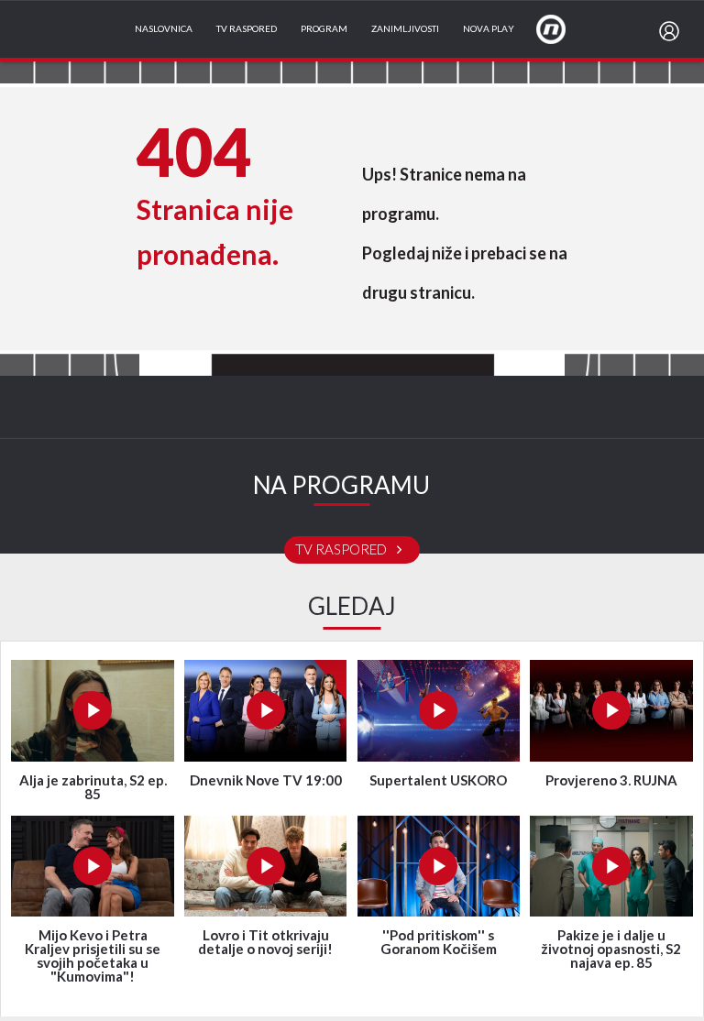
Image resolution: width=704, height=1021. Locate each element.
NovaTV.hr (562, 28)
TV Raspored (246, 29)
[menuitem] (673, 31)
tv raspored (342, 550)
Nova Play (488, 29)
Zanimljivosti (405, 29)
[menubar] (673, 31)
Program (324, 29)
